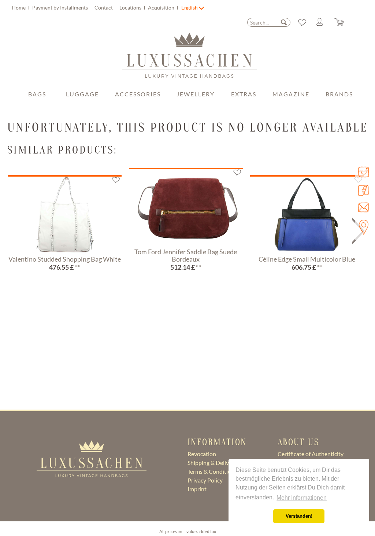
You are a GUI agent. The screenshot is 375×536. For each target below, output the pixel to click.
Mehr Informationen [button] (301, 498)
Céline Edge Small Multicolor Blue (307, 259)
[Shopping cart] (345, 22)
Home (19, 7)
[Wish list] (302, 22)
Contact (104, 7)
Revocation (202, 453)
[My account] (322, 22)
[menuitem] (96, 7)
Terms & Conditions (212, 471)
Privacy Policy (205, 480)
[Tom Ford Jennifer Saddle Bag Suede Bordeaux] (186, 207)
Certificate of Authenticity (311, 453)
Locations (130, 7)
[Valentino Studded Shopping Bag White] (65, 214)
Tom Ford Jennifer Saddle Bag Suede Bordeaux (185, 255)
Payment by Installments (60, 7)
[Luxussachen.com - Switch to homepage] (189, 59)
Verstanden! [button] (299, 516)
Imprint (197, 488)
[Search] (283, 22)
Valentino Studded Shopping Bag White (64, 259)
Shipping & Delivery (212, 462)
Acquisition (161, 7)
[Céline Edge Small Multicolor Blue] (307, 214)
